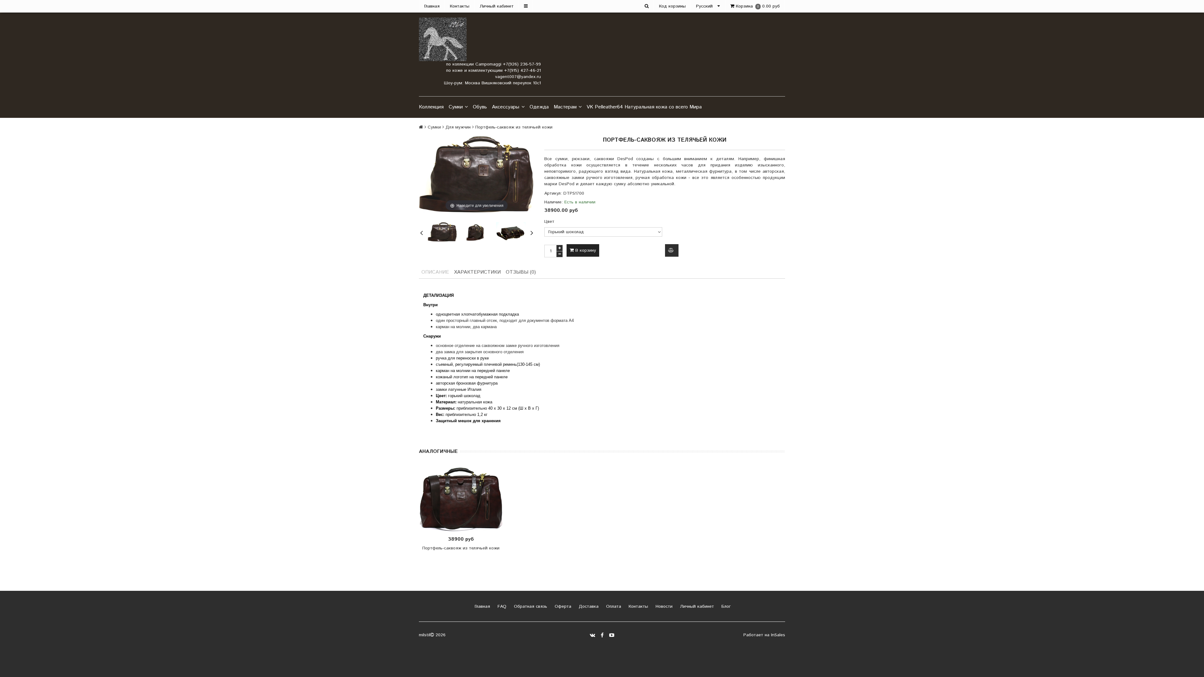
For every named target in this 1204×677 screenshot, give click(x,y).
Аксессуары (505, 107)
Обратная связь (529, 606)
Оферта (562, 606)
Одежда (539, 107)
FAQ (501, 606)
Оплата (613, 606)
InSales (778, 635)
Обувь (480, 107)
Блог (725, 606)
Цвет (549, 221)
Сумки (456, 107)
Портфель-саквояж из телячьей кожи (460, 548)
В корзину (585, 250)
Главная (432, 6)
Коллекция (431, 107)
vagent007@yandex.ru (518, 77)
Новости (663, 606)
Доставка (588, 606)
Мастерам (565, 107)
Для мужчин (458, 127)
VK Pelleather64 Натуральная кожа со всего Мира (644, 107)
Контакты (459, 6)
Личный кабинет (497, 6)
